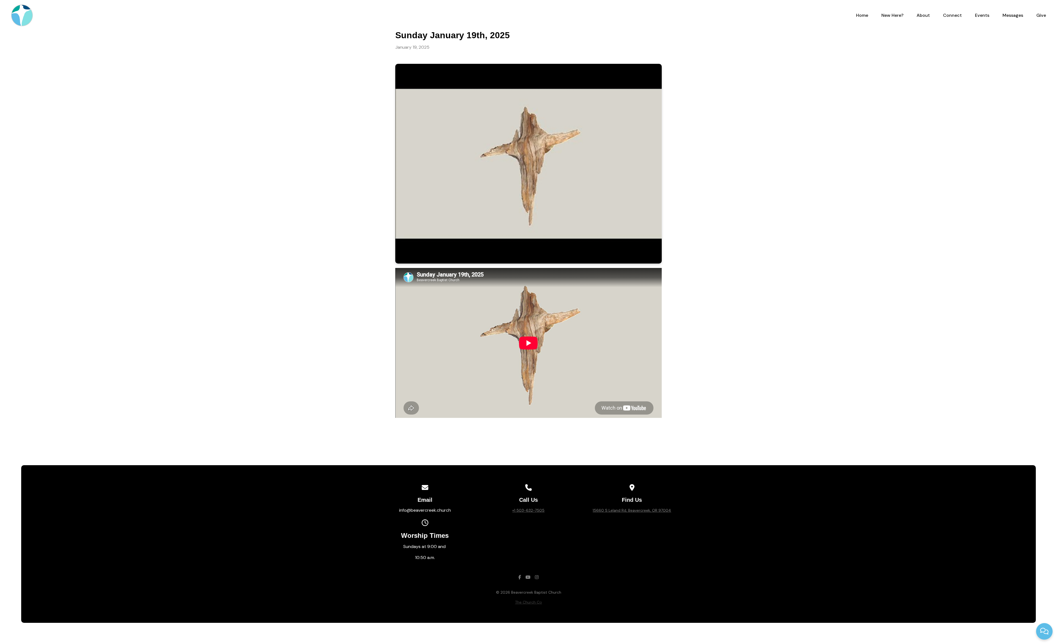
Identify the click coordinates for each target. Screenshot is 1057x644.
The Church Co (528, 602)
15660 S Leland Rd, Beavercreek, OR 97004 (632, 510)
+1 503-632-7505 (528, 510)
